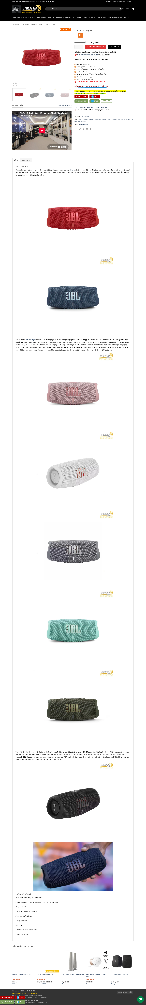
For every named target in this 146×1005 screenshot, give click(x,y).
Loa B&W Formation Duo (45, 974)
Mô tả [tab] (16, 160)
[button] (133, 1)
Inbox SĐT (106, 101)
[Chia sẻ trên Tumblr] (90, 129)
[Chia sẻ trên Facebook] (76, 129)
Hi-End (25, 17)
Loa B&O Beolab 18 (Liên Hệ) (21, 974)
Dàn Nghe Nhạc (41, 17)
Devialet (88, 984)
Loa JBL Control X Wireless (119, 974)
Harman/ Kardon (67, 984)
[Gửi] (120, 9)
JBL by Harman (83, 124)
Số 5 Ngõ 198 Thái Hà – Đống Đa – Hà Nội (91, 107)
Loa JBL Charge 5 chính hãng (97, 119)
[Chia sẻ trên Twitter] (80, 129)
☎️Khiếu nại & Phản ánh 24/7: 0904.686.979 (90, 82)
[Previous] (16, 57)
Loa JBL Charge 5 (82, 119)
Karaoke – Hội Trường (73, 17)
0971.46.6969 (82, 101)
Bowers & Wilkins (42, 984)
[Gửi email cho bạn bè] (83, 129)
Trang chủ (16, 24)
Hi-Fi (31, 17)
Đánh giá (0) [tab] (26, 160)
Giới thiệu (108, 1)
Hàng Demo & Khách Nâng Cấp (119, 17)
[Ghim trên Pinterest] (87, 129)
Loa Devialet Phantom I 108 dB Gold (96, 975)
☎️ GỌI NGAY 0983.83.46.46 (86, 55)
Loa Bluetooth (49, 24)
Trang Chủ (16, 17)
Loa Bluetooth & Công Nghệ (32, 24)
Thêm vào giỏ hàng (95, 47)
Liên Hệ (129, 1)
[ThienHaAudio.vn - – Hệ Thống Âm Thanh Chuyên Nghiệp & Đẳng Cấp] (26, 8)
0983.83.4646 (82, 96)
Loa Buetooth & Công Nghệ (94, 17)
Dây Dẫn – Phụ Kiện (55, 17)
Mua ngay (114, 47)
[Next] (68, 57)
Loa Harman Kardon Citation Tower (73, 974)
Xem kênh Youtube (64, 105)
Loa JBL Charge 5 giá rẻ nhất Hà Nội (117, 119)
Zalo (96, 96)
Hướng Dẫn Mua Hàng (118, 1)
